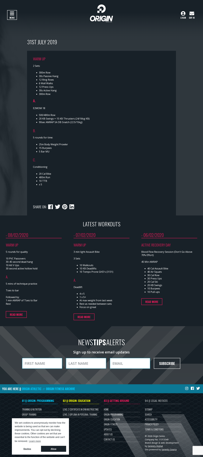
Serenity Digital (155, 446)
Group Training (29, 414)
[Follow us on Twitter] (198, 388)
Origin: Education (112, 419)
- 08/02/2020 (17, 235)
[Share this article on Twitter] (57, 206)
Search (148, 414)
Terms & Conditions (154, 429)
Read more (16, 314)
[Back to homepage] (101, 13)
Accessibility (151, 419)
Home (106, 409)
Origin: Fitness (110, 424)
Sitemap (148, 409)
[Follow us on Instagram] (187, 388)
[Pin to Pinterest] (65, 206)
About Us (108, 434)
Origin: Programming (113, 414)
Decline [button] (27, 449)
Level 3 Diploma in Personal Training (80, 414)
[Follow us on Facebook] (192, 388)
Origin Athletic (31, 389)
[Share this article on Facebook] (50, 206)
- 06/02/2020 (152, 235)
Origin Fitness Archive (60, 389)
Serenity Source (169, 449)
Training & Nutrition (32, 409)
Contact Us (109, 439)
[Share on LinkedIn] (72, 206)
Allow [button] (53, 449)
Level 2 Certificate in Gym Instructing (81, 409)
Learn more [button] (35, 441)
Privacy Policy (152, 424)
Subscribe (167, 363)
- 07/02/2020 (85, 235)
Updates (108, 429)
